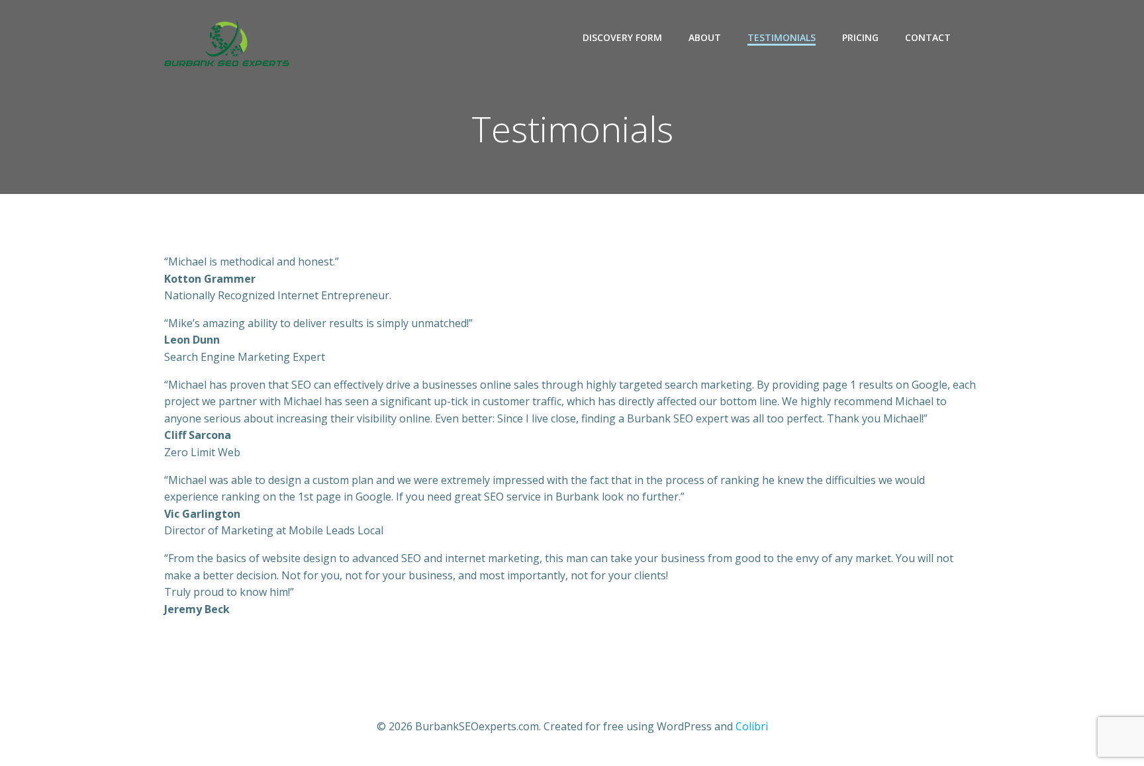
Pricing (860, 37)
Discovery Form (622, 37)
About (705, 37)
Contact (928, 37)
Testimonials (781, 37)
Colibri (752, 726)
